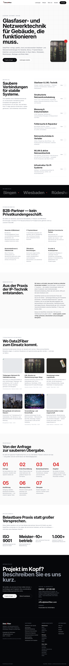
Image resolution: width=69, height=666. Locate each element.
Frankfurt (44, 645)
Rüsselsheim (44, 650)
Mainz (43, 627)
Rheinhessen (45, 625)
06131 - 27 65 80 (47, 589)
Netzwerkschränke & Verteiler (31, 635)
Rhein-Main (44, 644)
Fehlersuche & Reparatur (30, 633)
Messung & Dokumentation (31, 631)
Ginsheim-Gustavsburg (47, 649)
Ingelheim (44, 629)
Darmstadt (44, 652)
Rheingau (44, 634)
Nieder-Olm (44, 630)
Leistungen (37, 2)
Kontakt (56, 2)
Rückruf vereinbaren (25, 596)
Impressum (60, 631)
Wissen (44, 2)
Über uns (50, 2)
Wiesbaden (44, 636)
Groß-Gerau (44, 654)
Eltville (43, 639)
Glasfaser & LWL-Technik (30, 625)
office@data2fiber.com (48, 602)
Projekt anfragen (9, 60)
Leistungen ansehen (25, 60)
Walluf (43, 641)
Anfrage (63, 2)
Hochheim (44, 647)
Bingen (43, 632)
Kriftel (43, 655)
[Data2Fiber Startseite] (7, 2)
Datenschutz (61, 633)
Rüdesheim (44, 638)
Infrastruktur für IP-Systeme (31, 640)
